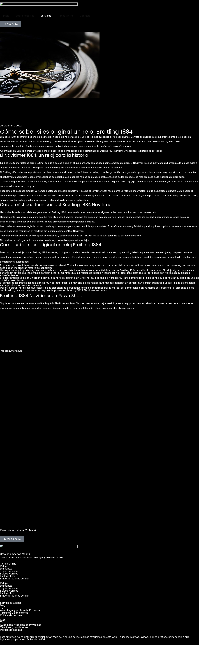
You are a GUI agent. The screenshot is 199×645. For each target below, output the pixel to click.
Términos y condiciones (14, 612)
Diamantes (6, 568)
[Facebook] (54, 319)
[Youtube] (103, 319)
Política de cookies (11, 615)
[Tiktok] (153, 319)
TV (1, 607)
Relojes (4, 566)
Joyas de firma (9, 571)
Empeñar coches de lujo (14, 578)
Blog (2, 605)
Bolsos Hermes (9, 573)
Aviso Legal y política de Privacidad (20, 610)
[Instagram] (4, 319)
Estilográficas (8, 576)
